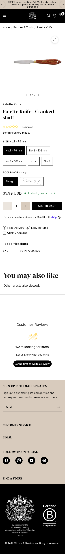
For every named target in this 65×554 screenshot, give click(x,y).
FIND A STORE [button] (12, 478)
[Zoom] (54, 39)
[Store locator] (55, 16)
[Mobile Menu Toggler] (4, 15)
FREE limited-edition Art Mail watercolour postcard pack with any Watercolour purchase (32, 4)
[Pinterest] (44, 460)
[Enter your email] (58, 407)
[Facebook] (6, 460)
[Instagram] (19, 460)
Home (6, 27)
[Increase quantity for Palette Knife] (25, 206)
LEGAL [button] (7, 437)
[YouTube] (31, 460)
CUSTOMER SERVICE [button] (17, 425)
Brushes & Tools (23, 27)
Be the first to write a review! (33, 363)
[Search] (49, 16)
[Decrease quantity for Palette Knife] (7, 206)
